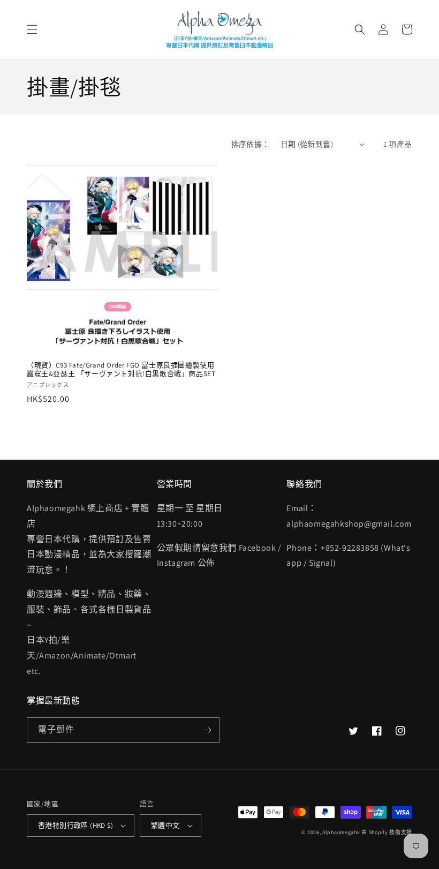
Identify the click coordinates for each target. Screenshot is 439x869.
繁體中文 (165, 825)
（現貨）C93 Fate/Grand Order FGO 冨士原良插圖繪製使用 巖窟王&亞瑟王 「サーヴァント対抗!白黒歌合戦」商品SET (121, 370)
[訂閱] (207, 730)
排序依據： (250, 144)
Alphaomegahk (341, 832)
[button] (32, 29)
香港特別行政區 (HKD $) (75, 825)
